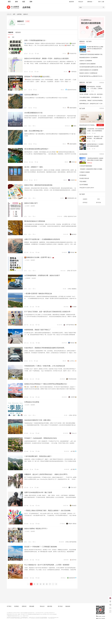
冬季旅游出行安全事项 (31, 402)
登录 (99, 1)
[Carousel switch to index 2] (90, 121)
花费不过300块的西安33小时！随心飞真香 (38, 492)
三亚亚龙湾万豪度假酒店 (85, 166)
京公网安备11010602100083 (13, 612)
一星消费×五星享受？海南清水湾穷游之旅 (38, 293)
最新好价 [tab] (82, 41)
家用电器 (85, 202)
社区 (23, 1)
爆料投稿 (89, 1)
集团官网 (71, 1)
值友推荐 (33, 205)
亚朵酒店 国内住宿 (84, 178)
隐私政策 (68, 606)
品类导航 (26, 7)
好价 (16, 1)
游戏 (98, 199)
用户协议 (60, 606)
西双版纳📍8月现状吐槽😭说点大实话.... (37, 76)
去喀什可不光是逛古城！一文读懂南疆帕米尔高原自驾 (42, 239)
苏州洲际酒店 (82, 175)
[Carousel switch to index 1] (89, 121)
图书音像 (98, 202)
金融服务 (85, 199)
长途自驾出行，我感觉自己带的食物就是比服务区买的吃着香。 (45, 348)
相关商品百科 (83, 154)
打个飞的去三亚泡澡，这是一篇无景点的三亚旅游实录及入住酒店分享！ (48, 311)
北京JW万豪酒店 (83, 184)
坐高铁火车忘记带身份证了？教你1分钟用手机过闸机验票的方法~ (45, 384)
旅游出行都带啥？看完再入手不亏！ (36, 528)
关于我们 (9, 606)
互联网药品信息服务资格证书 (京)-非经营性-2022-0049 (40, 614)
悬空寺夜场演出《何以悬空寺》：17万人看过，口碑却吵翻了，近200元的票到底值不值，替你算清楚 (95, 88)
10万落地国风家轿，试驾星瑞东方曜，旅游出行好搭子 (42, 275)
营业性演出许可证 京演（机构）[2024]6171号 (17, 614)
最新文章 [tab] (82, 82)
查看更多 (101, 82)
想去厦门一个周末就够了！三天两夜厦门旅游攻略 (40, 546)
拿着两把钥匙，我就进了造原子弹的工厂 (37, 330)
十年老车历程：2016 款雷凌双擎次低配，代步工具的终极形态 (95, 129)
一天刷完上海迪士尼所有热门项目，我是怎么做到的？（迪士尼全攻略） (48, 510)
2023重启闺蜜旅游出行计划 (33, 113)
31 (89, 148)
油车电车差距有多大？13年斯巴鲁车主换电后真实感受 (95, 145)
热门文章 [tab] (89, 82)
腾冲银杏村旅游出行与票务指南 (34, 221)
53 (89, 133)
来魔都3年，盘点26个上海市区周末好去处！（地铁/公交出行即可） (46, 474)
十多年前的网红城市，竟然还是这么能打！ (38, 456)
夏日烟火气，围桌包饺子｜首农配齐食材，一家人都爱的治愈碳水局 (95, 137)
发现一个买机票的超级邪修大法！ (35, 40)
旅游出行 (25, 14)
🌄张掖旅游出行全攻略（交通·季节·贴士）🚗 (39, 257)
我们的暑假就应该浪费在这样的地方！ (36, 149)
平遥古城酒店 (82, 181)
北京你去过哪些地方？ (31, 94)
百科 (31, 1)
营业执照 (54, 614)
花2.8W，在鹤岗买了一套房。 (34, 167)
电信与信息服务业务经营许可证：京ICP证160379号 (32, 612)
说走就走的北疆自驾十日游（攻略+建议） (38, 420)
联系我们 (16, 606)
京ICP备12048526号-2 (50, 612)
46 (89, 141)
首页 (14, 14)
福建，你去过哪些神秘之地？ (34, 131)
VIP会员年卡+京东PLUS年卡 (86, 187)
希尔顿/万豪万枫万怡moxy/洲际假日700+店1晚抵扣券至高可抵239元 (95, 48)
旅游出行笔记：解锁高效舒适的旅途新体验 (38, 185)
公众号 (27, 404)
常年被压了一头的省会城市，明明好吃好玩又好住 (40, 438)
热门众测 (82, 108)
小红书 (27, 205)
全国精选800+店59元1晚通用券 (87, 63)
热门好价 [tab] (89, 41)
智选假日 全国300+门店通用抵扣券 (88, 73)
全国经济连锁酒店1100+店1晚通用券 (88, 70)
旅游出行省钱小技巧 (31, 203)
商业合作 (80, 1)
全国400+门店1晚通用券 (85, 60)
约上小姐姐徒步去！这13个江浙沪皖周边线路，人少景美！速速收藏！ (47, 565)
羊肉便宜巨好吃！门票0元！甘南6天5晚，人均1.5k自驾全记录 (44, 366)
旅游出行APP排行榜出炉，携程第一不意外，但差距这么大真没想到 (46, 58)
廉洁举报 (49, 606)
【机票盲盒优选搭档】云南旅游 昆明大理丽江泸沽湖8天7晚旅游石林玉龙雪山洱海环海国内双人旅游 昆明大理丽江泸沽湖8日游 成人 (95, 159)
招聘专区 (24, 606)
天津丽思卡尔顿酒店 (84, 172)
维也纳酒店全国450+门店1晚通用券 (88, 57)
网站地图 (31, 606)
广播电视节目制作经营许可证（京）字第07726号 (17, 615)
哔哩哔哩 (28, 278)
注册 (103, 1)
